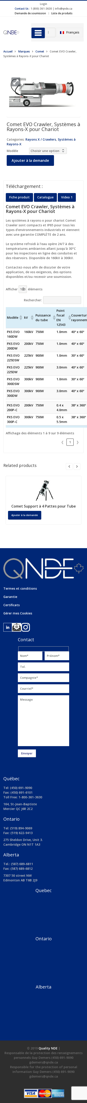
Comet (39, 51)
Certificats (11, 605)
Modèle (12, 151)
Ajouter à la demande (30, 160)
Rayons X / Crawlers (40, 139)
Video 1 (66, 197)
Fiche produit (19, 197)
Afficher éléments (24, 289)
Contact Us (22, 8)
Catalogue (45, 197)
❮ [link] (62, 442)
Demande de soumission (30, 13)
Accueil (7, 51)
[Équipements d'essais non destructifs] (14, 32)
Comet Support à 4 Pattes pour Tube (43, 506)
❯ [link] (77, 442)
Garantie (10, 597)
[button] (15, 81)
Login (43, 4)
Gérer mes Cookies (17, 613)
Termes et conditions (20, 588)
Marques (24, 51)
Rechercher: (33, 300)
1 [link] (70, 442)
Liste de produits (61, 13)
